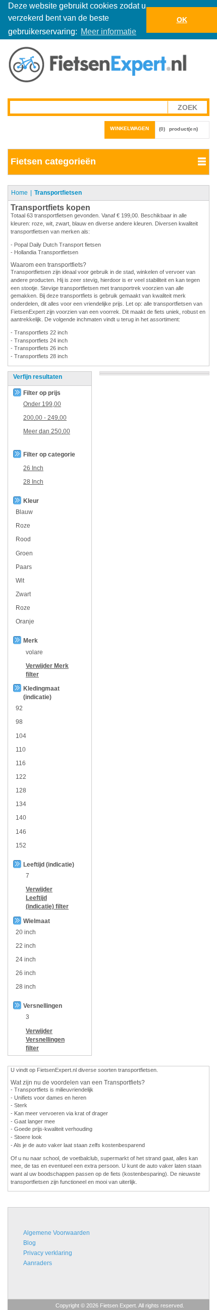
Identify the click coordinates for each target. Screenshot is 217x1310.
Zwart (23, 594)
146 (21, 831)
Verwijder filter (45, 1040)
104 (21, 735)
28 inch (26, 986)
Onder (42, 404)
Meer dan (46, 431)
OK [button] (182, 20)
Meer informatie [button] (108, 31)
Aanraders (37, 1263)
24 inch (26, 959)
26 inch (26, 973)
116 (21, 763)
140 (21, 817)
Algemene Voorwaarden (56, 1232)
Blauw (24, 512)
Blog (29, 1242)
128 (21, 790)
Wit (20, 580)
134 (21, 804)
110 (21, 749)
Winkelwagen (129, 128)
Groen (24, 553)
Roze (23, 525)
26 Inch (33, 468)
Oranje (25, 621)
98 (19, 721)
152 (21, 845)
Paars (24, 567)
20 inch (26, 932)
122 (21, 776)
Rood (23, 539)
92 (19, 708)
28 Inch (33, 481)
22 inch (26, 945)
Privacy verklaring (47, 1253)
